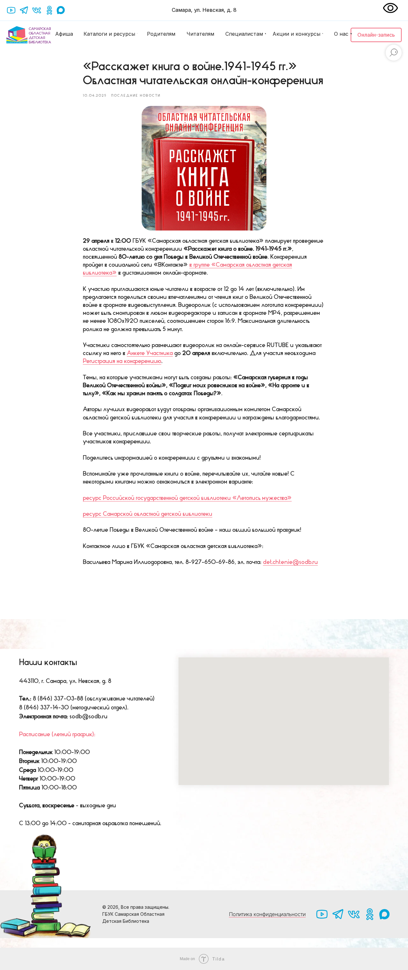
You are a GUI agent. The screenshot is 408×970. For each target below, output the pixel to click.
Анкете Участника (150, 353)
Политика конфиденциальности (267, 914)
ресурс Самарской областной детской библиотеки (147, 513)
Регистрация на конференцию (122, 361)
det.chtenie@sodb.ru (290, 562)
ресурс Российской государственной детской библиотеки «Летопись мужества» (187, 497)
